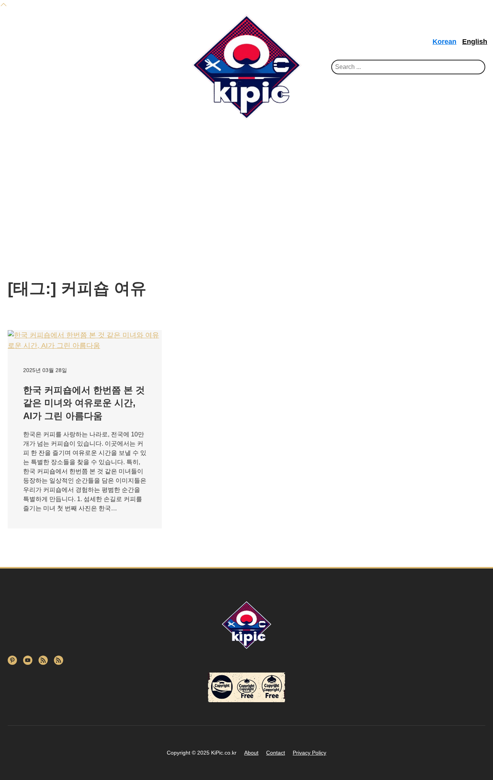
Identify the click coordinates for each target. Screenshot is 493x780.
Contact (275, 753)
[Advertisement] (246, 186)
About (251, 753)
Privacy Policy (309, 753)
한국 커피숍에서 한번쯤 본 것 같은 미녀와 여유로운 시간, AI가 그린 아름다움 (84, 403)
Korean (444, 41)
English (474, 41)
